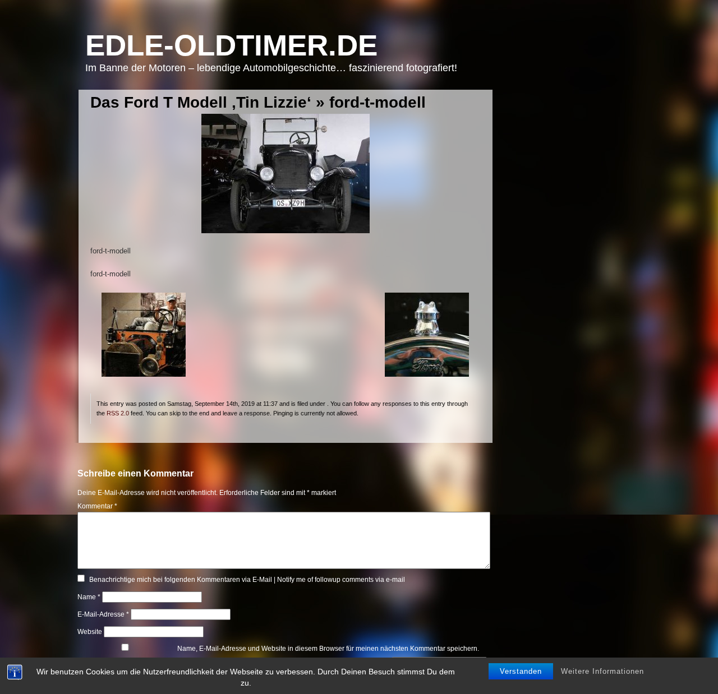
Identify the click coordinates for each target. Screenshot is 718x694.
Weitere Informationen (602, 671)
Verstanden (521, 671)
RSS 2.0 (118, 413)
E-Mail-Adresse (103, 614)
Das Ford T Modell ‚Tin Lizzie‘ (200, 102)
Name (88, 597)
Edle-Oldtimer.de (231, 45)
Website (89, 632)
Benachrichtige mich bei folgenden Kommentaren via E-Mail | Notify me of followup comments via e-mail (247, 580)
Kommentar (97, 506)
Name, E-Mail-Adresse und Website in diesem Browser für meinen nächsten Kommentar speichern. (328, 649)
